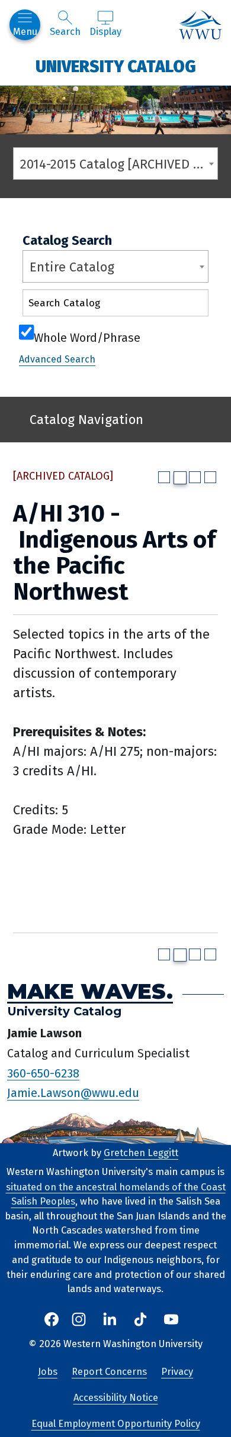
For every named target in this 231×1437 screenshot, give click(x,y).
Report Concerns (109, 1371)
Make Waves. (90, 991)
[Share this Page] (180, 477)
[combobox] (115, 163)
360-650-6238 (43, 1073)
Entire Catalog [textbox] (72, 267)
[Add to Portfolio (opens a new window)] (164, 477)
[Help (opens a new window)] (210, 477)
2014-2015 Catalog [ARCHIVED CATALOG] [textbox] (118, 164)
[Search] (189, 305)
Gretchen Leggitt (141, 1152)
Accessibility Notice (115, 1397)
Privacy (177, 1371)
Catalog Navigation (86, 420)
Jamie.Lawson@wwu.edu (73, 1093)
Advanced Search (57, 359)
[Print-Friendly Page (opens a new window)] (195, 477)
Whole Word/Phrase (87, 336)
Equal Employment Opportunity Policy (115, 1423)
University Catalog (116, 66)
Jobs (47, 1371)
